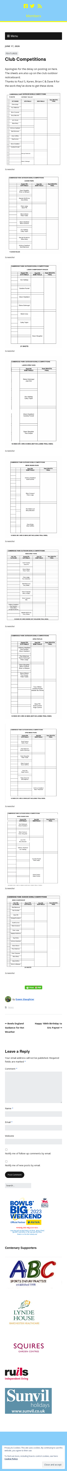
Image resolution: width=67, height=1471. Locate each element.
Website (9, 1135)
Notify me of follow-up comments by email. (28, 1153)
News (11, 1007)
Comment (11, 1068)
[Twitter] (32, 6)
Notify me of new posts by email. (22, 1165)
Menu (14, 36)
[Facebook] (26, 6)
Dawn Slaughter (25, 999)
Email (8, 1122)
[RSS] (39, 6)
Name (9, 1108)
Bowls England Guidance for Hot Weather (14, 1027)
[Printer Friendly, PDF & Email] (33, 987)
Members (33, 15)
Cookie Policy (11, 1459)
